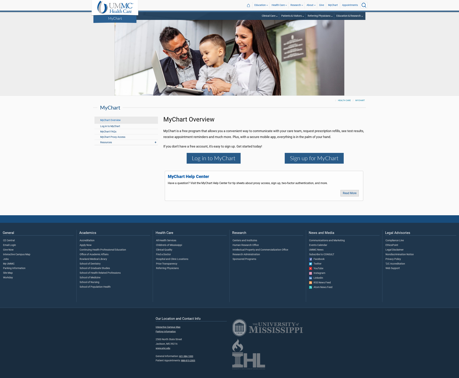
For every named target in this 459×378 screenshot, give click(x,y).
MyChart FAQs (108, 131)
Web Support (392, 268)
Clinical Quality (164, 249)
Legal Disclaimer (394, 249)
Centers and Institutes (245, 240)
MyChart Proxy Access (112, 137)
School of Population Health (95, 287)
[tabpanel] (229, 53)
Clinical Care (268, 15)
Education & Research (348, 15)
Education (260, 5)
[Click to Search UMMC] (364, 5)
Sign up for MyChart (314, 158)
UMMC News (316, 249)
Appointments (350, 5)
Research (295, 5)
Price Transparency (166, 263)
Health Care (278, 5)
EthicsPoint (391, 245)
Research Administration (246, 254)
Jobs (6, 259)
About (310, 5)
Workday (8, 277)
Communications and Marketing (327, 240)
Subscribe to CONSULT (321, 254)
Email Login (9, 245)
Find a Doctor (163, 254)
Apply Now (86, 245)
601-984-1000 (186, 356)
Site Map (8, 273)
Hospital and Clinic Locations (172, 259)
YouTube (317, 268)
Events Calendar (318, 245)
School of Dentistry (90, 263)
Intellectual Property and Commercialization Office (260, 249)
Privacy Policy (393, 259)
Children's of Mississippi (169, 245)
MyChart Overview (110, 120)
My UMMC (9, 263)
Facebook (318, 259)
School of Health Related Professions (100, 273)
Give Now (8, 249)
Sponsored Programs (244, 259)
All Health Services (166, 240)
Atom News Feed (322, 287)
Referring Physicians (319, 15)
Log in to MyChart (110, 126)
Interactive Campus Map (16, 254)
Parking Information (14, 268)
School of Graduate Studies (95, 268)
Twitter (316, 263)
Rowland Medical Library (93, 259)
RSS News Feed (321, 282)
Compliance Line (394, 240)
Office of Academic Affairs (94, 254)
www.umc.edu (163, 348)
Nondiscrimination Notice (399, 254)
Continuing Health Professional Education (103, 249)
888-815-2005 (188, 360)
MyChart (115, 18)
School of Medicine (90, 277)
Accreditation (87, 240)
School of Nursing (89, 282)
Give (321, 5)
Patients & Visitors (291, 15)
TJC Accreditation (395, 263)
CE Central (9, 240)
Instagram (318, 273)
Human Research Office (246, 245)
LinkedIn (317, 278)
